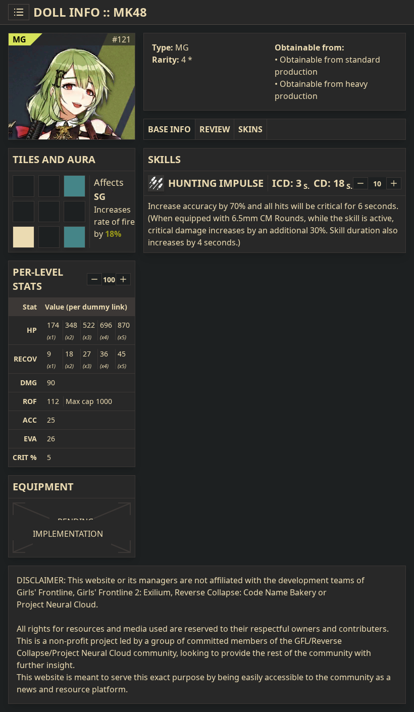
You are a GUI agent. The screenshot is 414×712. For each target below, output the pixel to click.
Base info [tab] (169, 129)
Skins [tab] (250, 129)
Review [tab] (214, 129)
